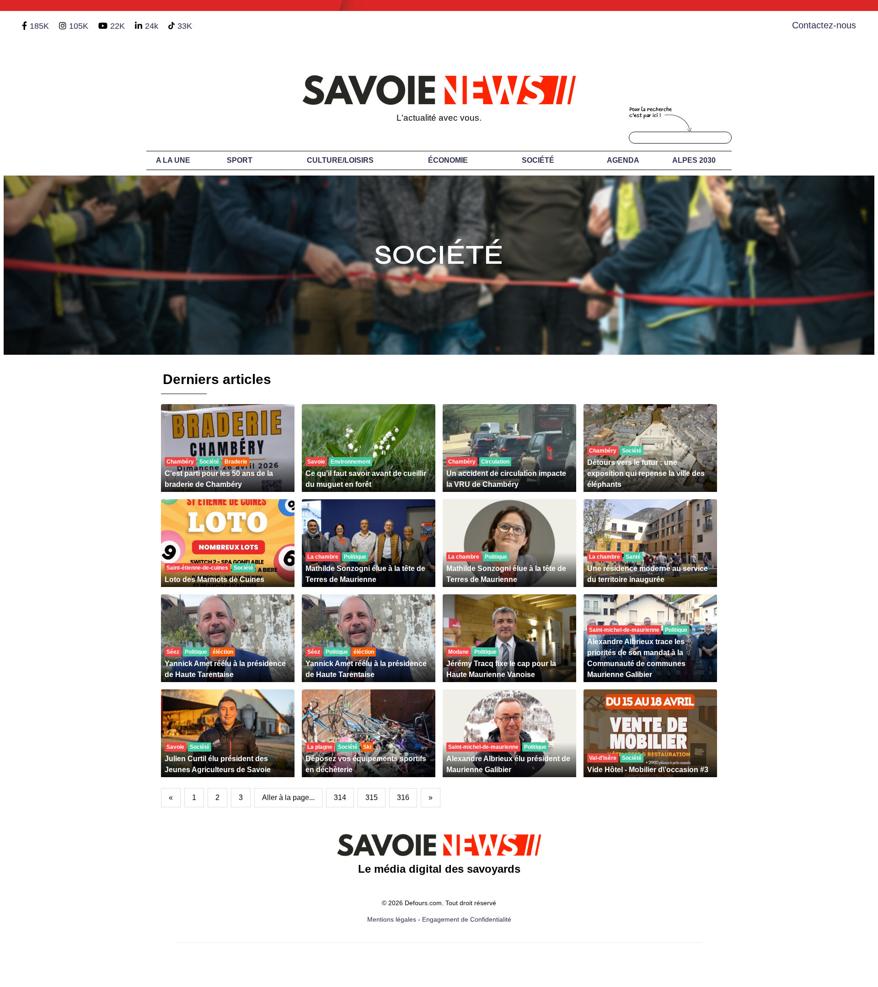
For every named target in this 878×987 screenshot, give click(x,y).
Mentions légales (391, 919)
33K (184, 26)
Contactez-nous (824, 25)
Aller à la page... (288, 797)
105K (78, 26)
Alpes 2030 (694, 160)
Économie (448, 160)
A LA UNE (173, 160)
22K (117, 26)
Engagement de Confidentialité (466, 919)
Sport (239, 160)
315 (371, 797)
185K (39, 26)
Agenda (623, 160)
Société (538, 160)
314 (340, 797)
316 (403, 797)
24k (151, 26)
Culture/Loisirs (340, 160)
